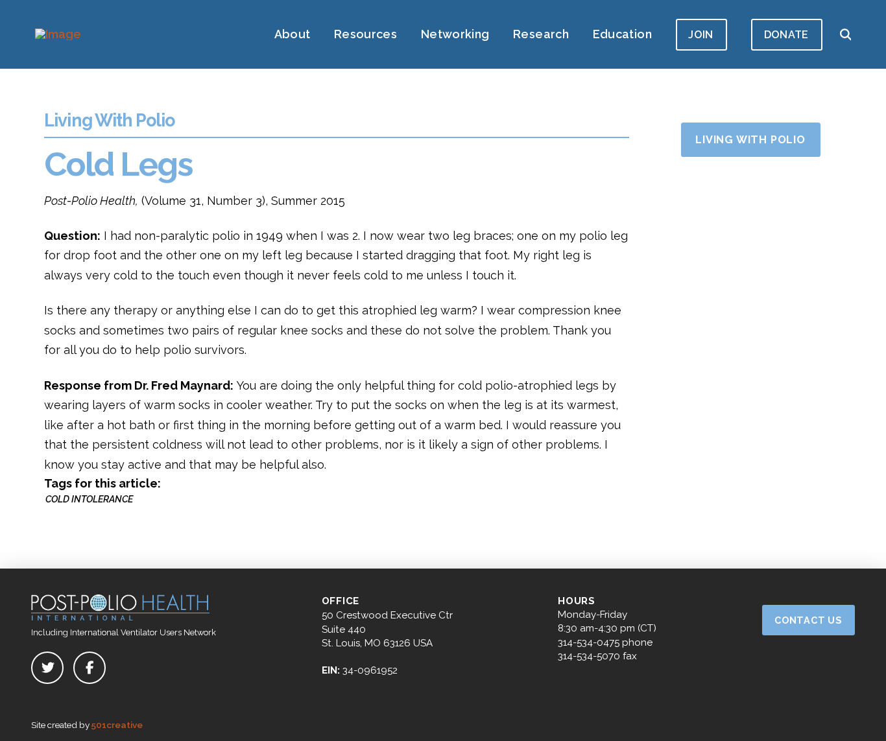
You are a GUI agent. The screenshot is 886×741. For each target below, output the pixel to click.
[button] (845, 34)
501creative (117, 725)
